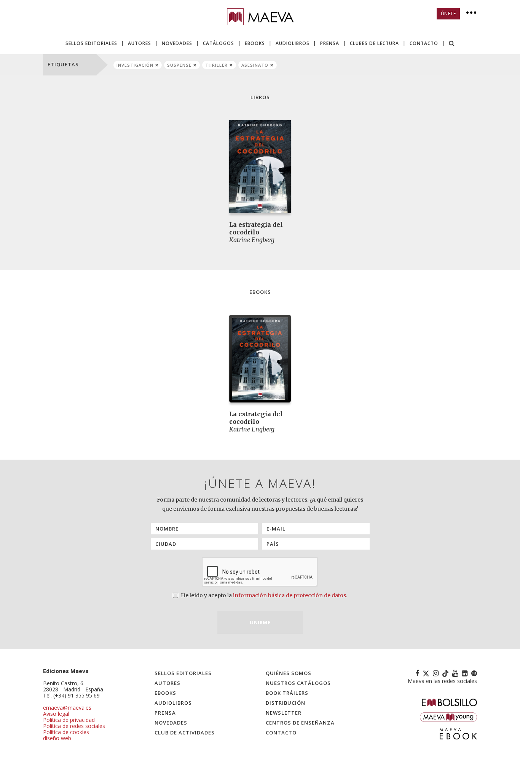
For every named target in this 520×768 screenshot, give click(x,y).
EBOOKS (255, 43)
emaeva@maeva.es (67, 707)
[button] (451, 44)
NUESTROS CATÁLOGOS (298, 683)
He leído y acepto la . (263, 595)
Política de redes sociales (74, 726)
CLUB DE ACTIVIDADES (185, 732)
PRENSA (329, 43)
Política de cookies (66, 732)
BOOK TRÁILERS (287, 692)
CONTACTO (424, 43)
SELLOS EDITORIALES (91, 43)
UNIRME (260, 622)
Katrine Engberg (251, 240)
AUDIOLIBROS (292, 43)
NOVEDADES (177, 43)
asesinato (254, 65)
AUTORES (139, 43)
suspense (179, 65)
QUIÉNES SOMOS (288, 673)
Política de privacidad (69, 719)
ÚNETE (448, 13)
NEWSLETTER (283, 712)
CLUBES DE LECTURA (374, 43)
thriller (216, 65)
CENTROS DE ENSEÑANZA (300, 722)
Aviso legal (56, 713)
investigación (134, 65)
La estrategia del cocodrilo (256, 228)
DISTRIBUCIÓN (285, 702)
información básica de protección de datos (289, 595)
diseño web (57, 738)
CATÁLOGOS (218, 43)
